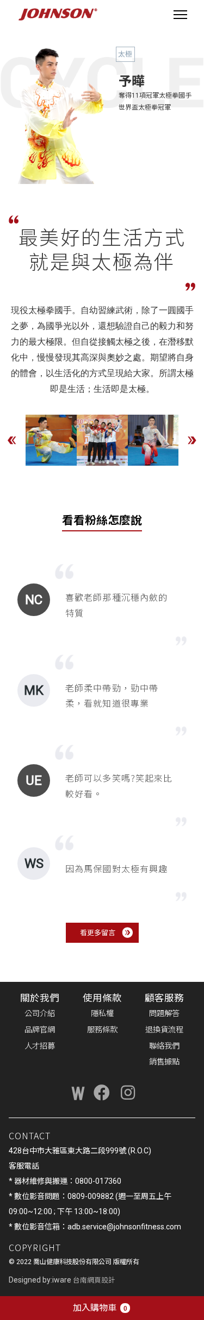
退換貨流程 (164, 1030)
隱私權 (102, 1013)
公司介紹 (39, 1013)
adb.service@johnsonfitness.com (124, 1226)
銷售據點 (164, 1062)
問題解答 (164, 1013)
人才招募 (39, 1046)
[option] (51, 440)
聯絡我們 (164, 1046)
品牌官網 (39, 1030)
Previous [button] (12, 440)
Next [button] (192, 440)
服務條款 (102, 1030)
